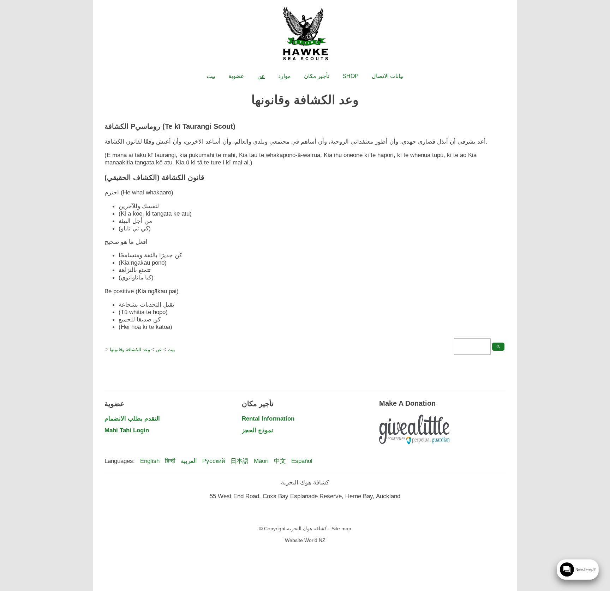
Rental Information (268, 418)
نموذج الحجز (257, 430)
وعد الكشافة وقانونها (130, 349)
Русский (213, 460)
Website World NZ (305, 540)
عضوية (236, 76)
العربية (189, 460)
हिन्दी (170, 460)
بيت (211, 76)
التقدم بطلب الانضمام (132, 418)
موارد (284, 76)
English (150, 460)
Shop (350, 76)
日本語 (240, 460)
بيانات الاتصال (387, 76)
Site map (341, 528)
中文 (280, 460)
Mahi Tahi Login (126, 430)
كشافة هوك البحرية (307, 528)
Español (301, 460)
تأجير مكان (316, 76)
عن (261, 76)
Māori (261, 460)
